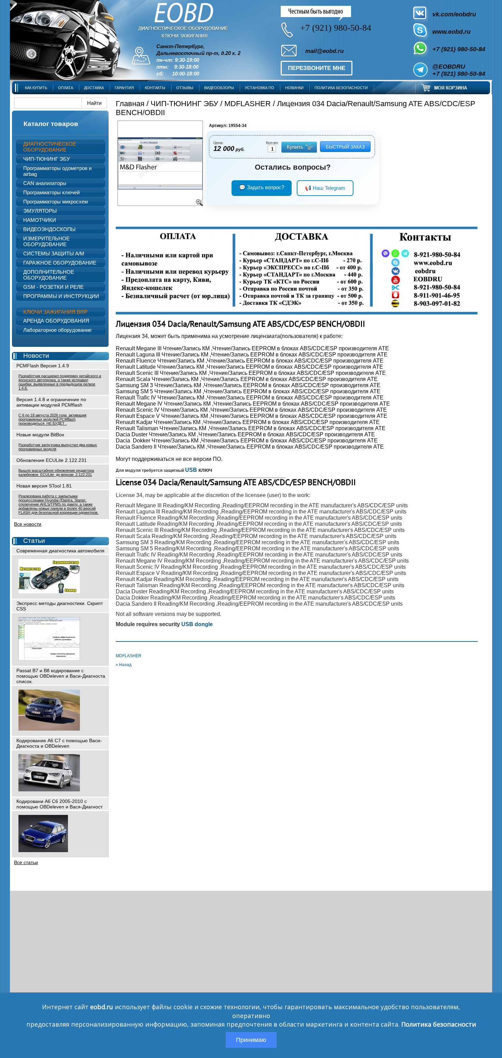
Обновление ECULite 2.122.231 (51, 460)
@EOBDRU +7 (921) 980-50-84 (458, 70)
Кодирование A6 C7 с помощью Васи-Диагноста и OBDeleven (59, 743)
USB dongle (196, 624)
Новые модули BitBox (40, 434)
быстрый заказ (345, 147)
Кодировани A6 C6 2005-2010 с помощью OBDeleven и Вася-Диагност (59, 804)
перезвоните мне (316, 68)
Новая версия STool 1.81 (44, 486)
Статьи (34, 540)
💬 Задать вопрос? (261, 187)
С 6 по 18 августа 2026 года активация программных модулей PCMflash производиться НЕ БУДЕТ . (52, 419)
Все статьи (26, 862)
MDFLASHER (247, 103)
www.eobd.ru (451, 31)
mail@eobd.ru (324, 51)
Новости (36, 355)
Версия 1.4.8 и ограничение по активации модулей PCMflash (51, 402)
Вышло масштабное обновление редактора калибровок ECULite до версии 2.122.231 (56, 472)
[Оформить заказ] (452, 87)
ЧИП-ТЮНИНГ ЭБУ (184, 103)
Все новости (27, 524)
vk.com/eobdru (454, 14)
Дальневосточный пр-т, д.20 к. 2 (198, 53)
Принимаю (251, 1039)
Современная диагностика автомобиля (60, 550)
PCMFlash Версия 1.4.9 (42, 365)
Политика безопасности (438, 1024)
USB (191, 470)
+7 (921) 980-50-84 (458, 49)
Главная (130, 103)
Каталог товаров (51, 123)
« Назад (123, 664)
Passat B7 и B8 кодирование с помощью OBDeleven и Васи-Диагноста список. (60, 676)
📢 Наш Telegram (325, 188)
